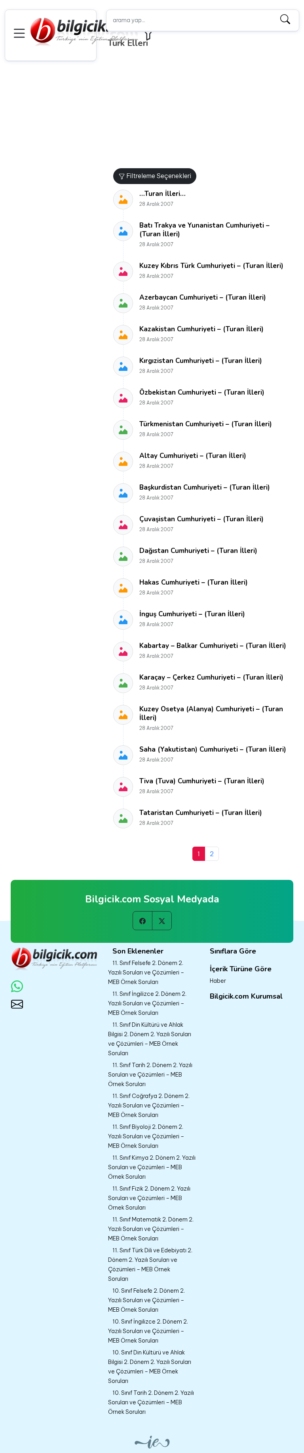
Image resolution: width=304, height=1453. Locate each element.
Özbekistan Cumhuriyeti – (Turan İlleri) (201, 392)
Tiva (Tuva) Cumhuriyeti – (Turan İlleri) (201, 781)
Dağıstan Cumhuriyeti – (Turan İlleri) (198, 550)
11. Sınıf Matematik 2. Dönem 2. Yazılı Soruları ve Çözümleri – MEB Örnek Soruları (151, 1229)
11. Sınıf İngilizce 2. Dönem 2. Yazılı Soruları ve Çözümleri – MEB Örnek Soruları (147, 1003)
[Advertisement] (205, 108)
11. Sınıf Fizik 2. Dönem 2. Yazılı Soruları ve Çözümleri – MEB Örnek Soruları (149, 1198)
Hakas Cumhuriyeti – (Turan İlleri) (193, 582)
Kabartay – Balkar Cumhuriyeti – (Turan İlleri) (212, 645)
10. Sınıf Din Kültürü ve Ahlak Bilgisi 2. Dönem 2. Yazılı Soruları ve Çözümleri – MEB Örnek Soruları (149, 1367)
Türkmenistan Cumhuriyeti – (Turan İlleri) (205, 424)
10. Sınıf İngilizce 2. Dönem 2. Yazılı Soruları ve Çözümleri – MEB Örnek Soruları (148, 1331)
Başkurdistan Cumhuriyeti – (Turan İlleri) (204, 487)
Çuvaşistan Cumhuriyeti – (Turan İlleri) (201, 519)
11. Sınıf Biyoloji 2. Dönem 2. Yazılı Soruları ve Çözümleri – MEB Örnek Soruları (146, 1136)
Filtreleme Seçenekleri (158, 176)
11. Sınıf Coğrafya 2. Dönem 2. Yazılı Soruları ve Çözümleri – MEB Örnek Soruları (149, 1105)
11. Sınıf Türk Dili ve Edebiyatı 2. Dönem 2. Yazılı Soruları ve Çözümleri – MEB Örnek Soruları (150, 1264)
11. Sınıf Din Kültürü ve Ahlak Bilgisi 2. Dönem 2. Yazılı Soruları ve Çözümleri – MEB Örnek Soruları (149, 1039)
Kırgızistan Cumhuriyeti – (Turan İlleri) (200, 360)
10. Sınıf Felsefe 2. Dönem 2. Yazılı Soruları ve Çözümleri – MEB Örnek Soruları (146, 1300)
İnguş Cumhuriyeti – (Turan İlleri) (192, 614)
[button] (20, 32)
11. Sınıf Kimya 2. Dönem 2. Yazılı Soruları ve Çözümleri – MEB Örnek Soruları (152, 1167)
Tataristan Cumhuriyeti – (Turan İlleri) (200, 812)
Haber (218, 980)
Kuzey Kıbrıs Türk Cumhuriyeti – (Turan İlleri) (211, 265)
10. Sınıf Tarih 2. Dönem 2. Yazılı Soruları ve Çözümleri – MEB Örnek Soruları (151, 1402)
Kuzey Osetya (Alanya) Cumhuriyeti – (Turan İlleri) (211, 713)
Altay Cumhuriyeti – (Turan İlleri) (192, 455)
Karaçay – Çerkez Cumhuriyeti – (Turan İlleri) (211, 677)
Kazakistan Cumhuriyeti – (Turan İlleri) (201, 329)
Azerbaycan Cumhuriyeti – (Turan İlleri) (202, 297)
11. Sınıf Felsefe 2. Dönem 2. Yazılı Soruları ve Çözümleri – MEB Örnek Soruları (146, 972)
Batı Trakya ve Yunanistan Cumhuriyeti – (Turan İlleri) (204, 230)
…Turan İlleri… (162, 193)
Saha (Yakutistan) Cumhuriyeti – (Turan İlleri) (212, 749)
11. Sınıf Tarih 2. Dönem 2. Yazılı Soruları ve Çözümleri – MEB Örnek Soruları (150, 1075)
